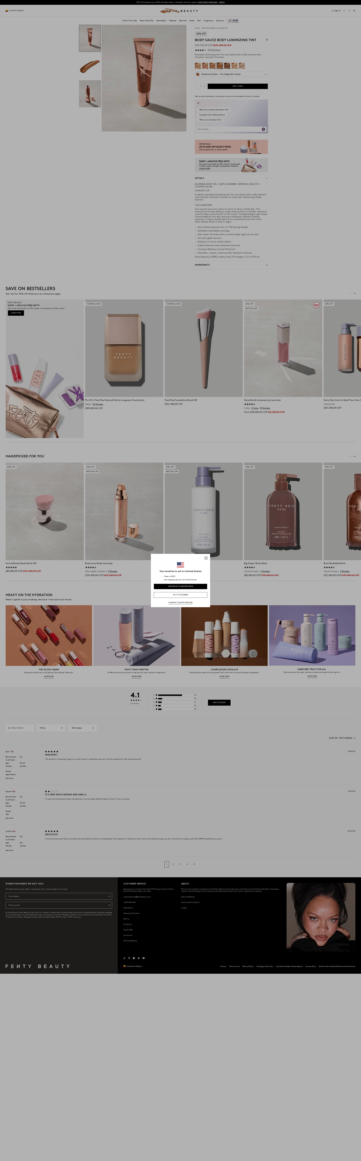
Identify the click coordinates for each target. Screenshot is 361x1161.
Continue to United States (180, 586)
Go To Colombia (180, 595)
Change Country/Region (180, 602)
